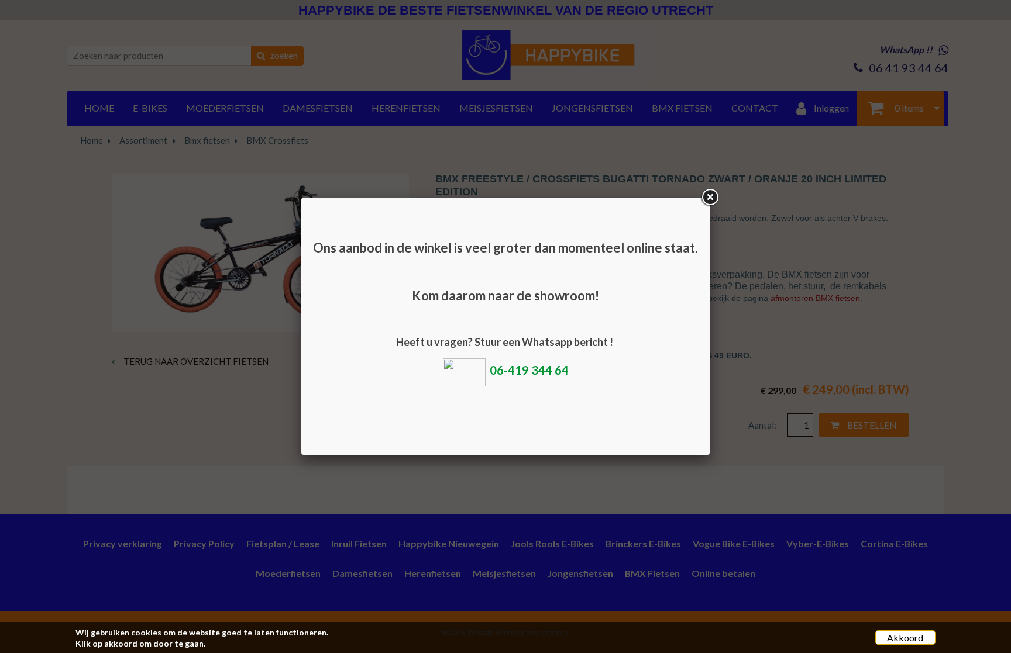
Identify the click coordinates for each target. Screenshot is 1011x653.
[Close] (709, 197)
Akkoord (905, 637)
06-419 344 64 (529, 370)
